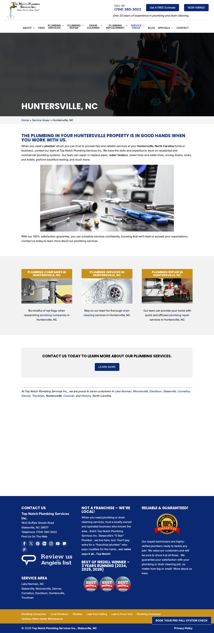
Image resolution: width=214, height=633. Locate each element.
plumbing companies (53, 315)
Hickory (86, 395)
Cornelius (183, 391)
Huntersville (54, 395)
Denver (25, 395)
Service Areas (136, 26)
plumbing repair (179, 315)
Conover (68, 395)
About (27, 28)
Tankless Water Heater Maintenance (42, 618)
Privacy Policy (183, 628)
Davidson (155, 391)
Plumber (77, 614)
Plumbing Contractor (149, 614)
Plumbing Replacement (115, 26)
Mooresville (140, 391)
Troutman (38, 395)
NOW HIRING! (196, 7)
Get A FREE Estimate (162, 7)
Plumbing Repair (74, 26)
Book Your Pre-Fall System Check (182, 620)
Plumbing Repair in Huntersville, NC (167, 273)
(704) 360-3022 (127, 9)
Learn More (107, 367)
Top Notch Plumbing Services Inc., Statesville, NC (64, 628)
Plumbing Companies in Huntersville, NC (47, 273)
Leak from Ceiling (97, 614)
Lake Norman (123, 391)
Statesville (169, 391)
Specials (164, 28)
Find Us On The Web (34, 536)
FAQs (41, 28)
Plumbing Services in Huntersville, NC (107, 273)
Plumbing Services (54, 26)
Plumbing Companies (33, 614)
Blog (151, 28)
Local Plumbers (59, 614)
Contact (182, 28)
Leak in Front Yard (121, 614)
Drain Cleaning (93, 26)
